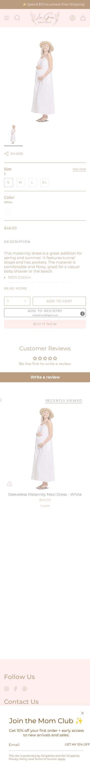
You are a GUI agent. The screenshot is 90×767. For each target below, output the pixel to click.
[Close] (82, 713)
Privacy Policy (18, 759)
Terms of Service (45, 759)
